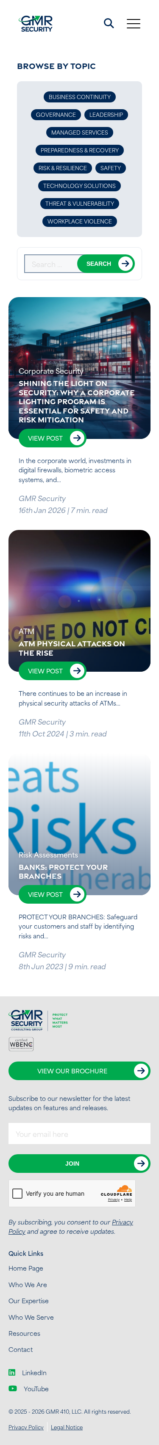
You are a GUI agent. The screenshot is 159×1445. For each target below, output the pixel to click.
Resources (24, 1333)
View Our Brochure (72, 1070)
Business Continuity (80, 96)
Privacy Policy (26, 1427)
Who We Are (27, 1284)
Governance (56, 114)
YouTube (36, 1388)
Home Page (25, 1268)
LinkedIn (34, 1372)
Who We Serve (31, 1317)
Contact (20, 1349)
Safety (110, 167)
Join (72, 1163)
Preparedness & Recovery (80, 150)
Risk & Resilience (63, 167)
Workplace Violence (79, 221)
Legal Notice (67, 1427)
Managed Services (79, 132)
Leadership (106, 114)
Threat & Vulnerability (79, 203)
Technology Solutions (79, 185)
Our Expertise (28, 1300)
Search (98, 263)
